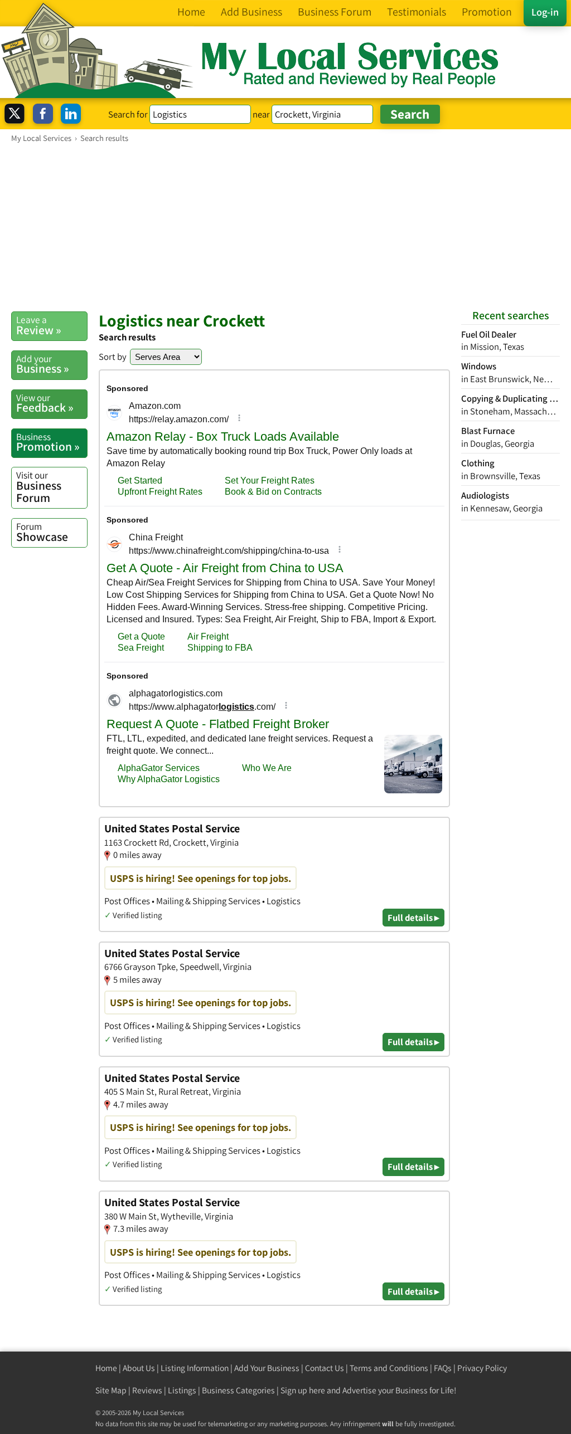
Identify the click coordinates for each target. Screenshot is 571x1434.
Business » (42, 364)
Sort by (113, 356)
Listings (182, 1390)
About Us (139, 1368)
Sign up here (302, 1390)
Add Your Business (266, 1368)
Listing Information (195, 1368)
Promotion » (48, 442)
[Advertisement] (285, 227)
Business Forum (38, 487)
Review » (38, 325)
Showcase (42, 532)
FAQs (443, 1368)
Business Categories (238, 1390)
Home (106, 1368)
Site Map (111, 1390)
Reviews (147, 1390)
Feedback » (45, 403)
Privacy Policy (482, 1368)
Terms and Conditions (389, 1368)
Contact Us (324, 1368)
